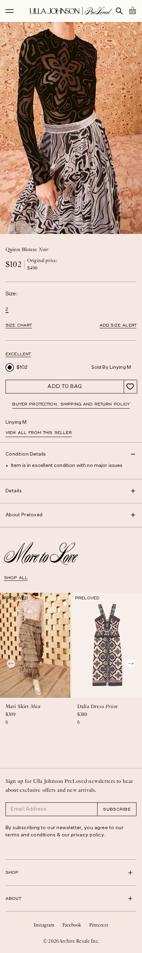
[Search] (119, 11)
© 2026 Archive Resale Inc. (71, 941)
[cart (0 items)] (132, 10)
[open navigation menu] (10, 11)
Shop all (16, 577)
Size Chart (19, 325)
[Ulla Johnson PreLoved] (71, 11)
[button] (54, 225)
